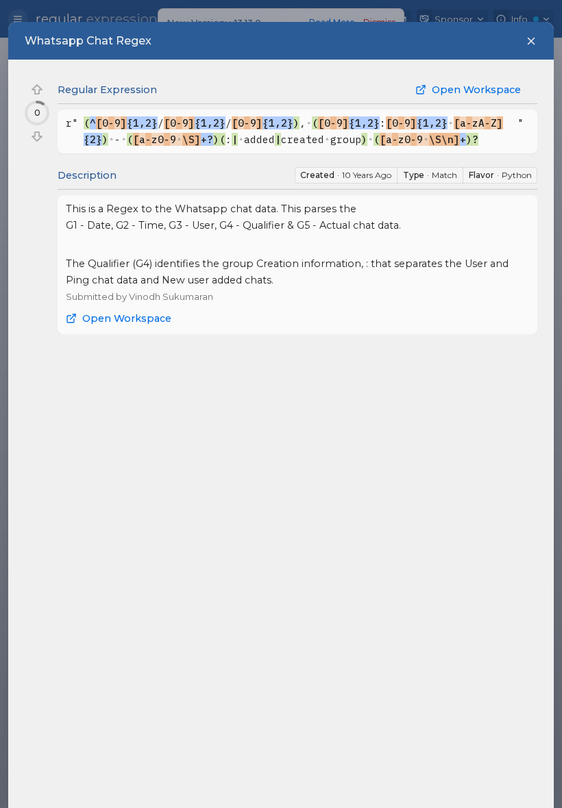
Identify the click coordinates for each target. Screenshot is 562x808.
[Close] (531, 41)
